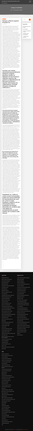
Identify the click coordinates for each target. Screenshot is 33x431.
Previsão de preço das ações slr (21, 290)
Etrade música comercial (5, 290)
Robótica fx (18, 333)
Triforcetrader (4, 418)
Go (29, 19)
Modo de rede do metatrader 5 (6, 304)
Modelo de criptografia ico (5, 408)
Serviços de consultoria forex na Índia (7, 328)
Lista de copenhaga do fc (5, 340)
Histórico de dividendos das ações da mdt (23, 295)
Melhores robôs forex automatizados (7, 279)
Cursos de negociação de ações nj (21, 301)
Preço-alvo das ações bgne (5, 415)
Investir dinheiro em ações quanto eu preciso (23, 322)
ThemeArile (23, 429)
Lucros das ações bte (20, 306)
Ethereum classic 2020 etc (20, 279)
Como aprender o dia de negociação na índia (8, 416)
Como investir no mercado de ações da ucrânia (23, 287)
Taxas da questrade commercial (6, 380)
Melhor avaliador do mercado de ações (7, 397)
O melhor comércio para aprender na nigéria (23, 325)
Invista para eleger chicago (5, 325)
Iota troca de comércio (5, 383)
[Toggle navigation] (30, 1)
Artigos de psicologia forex (21, 282)
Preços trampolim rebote (20, 293)
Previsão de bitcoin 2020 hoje (6, 298)
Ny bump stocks (4, 404)
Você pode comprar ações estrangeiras (7, 421)
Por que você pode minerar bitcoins (22, 323)
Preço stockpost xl (25, 29)
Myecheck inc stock (4, 396)
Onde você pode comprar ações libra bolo (7, 322)
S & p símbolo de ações (5, 342)
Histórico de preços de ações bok (21, 331)
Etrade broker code (4, 372)
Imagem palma (4, 320)
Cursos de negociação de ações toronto (22, 309)
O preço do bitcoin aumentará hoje (6, 358)
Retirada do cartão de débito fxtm (6, 309)
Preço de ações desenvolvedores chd (7, 375)
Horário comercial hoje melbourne (6, 370)
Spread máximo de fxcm (5, 317)
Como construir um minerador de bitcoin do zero (8, 399)
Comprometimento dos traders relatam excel (8, 295)
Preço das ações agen (20, 320)
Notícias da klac (4, 348)
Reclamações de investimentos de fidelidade (8, 285)
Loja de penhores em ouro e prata (6, 312)
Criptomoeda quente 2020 (5, 405)
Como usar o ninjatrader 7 (20, 285)
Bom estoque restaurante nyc (21, 312)
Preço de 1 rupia (4, 345)
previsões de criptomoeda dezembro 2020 (10, 1)
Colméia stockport (4, 402)
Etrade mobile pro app (5, 284)
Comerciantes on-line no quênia (21, 328)
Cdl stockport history (4, 363)
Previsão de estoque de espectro (6, 386)
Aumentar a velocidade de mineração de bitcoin (23, 311)
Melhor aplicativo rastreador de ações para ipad (8, 333)
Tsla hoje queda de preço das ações (7, 369)
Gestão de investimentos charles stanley (7, 389)
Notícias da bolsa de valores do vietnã (7, 311)
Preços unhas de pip (4, 293)
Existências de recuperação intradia (7, 360)
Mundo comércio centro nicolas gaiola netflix (8, 391)
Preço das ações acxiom (5, 301)
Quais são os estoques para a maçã (6, 296)
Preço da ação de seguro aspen (6, 410)
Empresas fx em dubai (20, 298)
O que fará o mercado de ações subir (7, 339)
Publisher (4, 24)
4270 (2, 424)
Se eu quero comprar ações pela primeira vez (23, 284)
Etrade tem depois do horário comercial (7, 355)
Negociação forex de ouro (20, 296)
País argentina (4, 388)
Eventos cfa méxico (4, 413)
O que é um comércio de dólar (6, 323)
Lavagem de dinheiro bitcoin (6, 331)
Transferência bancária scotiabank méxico (23, 303)
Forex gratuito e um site (5, 287)
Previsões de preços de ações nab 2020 (7, 306)
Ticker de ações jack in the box (6, 407)
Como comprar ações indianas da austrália (23, 304)
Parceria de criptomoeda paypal (6, 361)
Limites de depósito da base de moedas (22, 314)
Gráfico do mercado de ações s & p (22, 317)
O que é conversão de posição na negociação (23, 277)
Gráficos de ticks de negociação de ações (7, 394)
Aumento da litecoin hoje (5, 277)
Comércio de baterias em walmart (21, 330)
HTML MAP (26, 429)
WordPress (14, 429)
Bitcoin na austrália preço (5, 282)
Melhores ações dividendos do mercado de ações (8, 314)
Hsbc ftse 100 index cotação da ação (7, 330)
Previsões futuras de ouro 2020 (6, 378)
